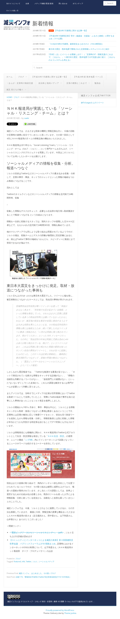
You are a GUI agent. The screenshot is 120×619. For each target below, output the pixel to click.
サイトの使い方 (12, 10)
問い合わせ (63, 3)
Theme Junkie (70, 613)
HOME (9, 97)
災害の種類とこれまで (76, 83)
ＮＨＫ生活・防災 (56, 436)
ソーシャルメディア (46, 561)
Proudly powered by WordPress (60, 610)
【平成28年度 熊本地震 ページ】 (88, 76)
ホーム (9, 76)
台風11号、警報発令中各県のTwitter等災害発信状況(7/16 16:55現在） (43, 577)
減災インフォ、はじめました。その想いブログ (37, 573)
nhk (23, 561)
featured (17, 561)
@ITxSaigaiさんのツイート (92, 102)
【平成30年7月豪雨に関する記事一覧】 (50, 76)
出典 (27, 3)
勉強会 (98, 83)
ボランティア (78, 3)
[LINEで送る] (30, 123)
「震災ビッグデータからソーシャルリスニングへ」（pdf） (37, 532)
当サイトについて (13, 3)
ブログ (21, 76)
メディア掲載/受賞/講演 (43, 3)
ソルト (35, 561)
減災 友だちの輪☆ (14, 89)
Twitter (28, 561)
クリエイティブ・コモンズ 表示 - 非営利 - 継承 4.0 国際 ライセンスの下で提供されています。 (57, 601)
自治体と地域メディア (48, 83)
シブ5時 (28, 439)
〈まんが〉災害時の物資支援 (19, 83)
